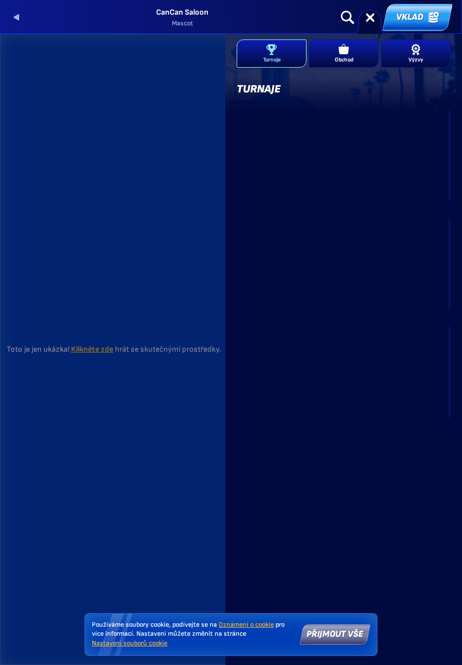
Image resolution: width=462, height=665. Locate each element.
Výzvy (415, 59)
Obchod (344, 59)
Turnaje (272, 59)
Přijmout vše (334, 634)
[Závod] (370, 17)
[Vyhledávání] (347, 17)
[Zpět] (17, 17)
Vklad (409, 17)
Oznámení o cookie (246, 624)
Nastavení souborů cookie (129, 644)
